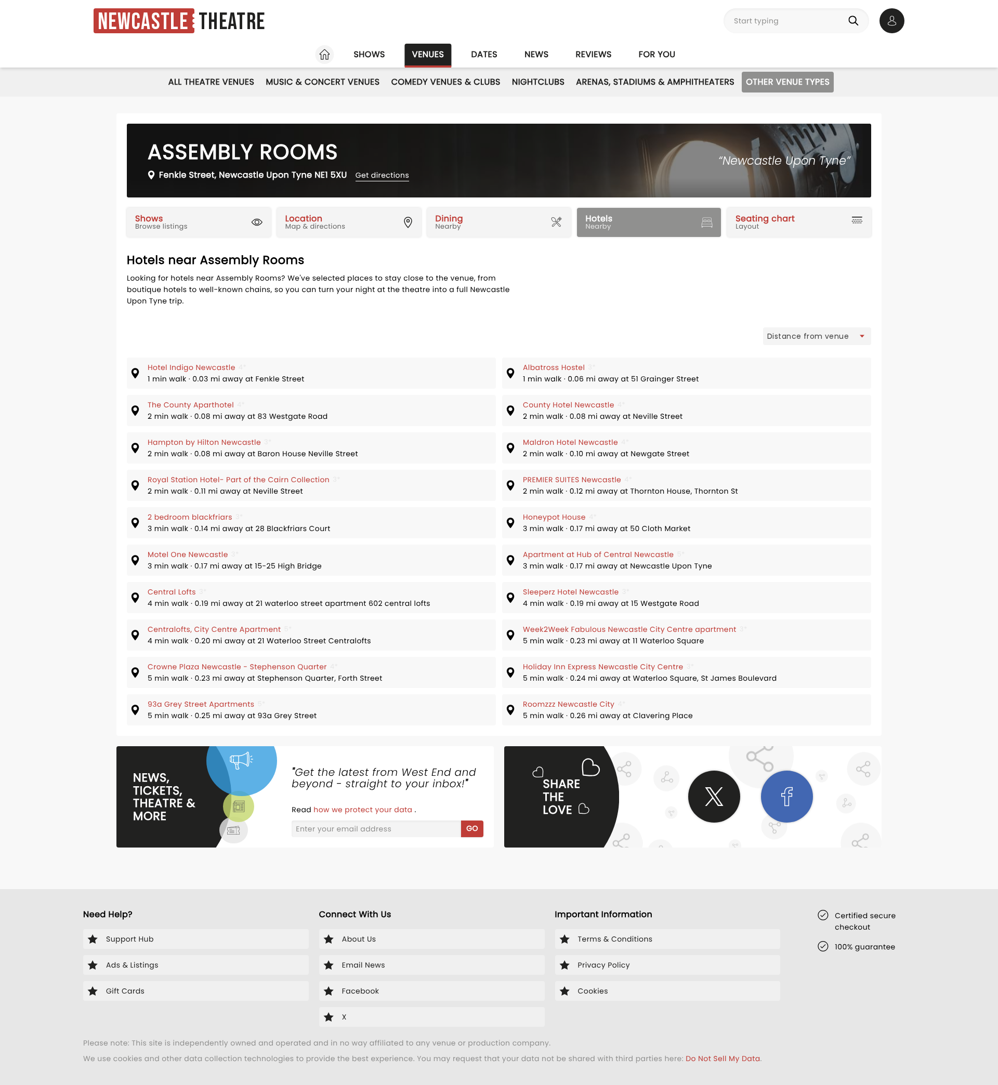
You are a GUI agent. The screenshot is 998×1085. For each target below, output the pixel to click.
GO (472, 828)
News (536, 54)
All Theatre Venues (211, 82)
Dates (484, 54)
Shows (369, 54)
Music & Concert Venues (322, 82)
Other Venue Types (788, 82)
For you (657, 54)
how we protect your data (363, 809)
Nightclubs (538, 82)
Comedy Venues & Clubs (446, 82)
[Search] (855, 20)
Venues (428, 54)
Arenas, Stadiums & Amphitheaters (655, 82)
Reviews (594, 54)
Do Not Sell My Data (723, 1058)
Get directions (382, 175)
